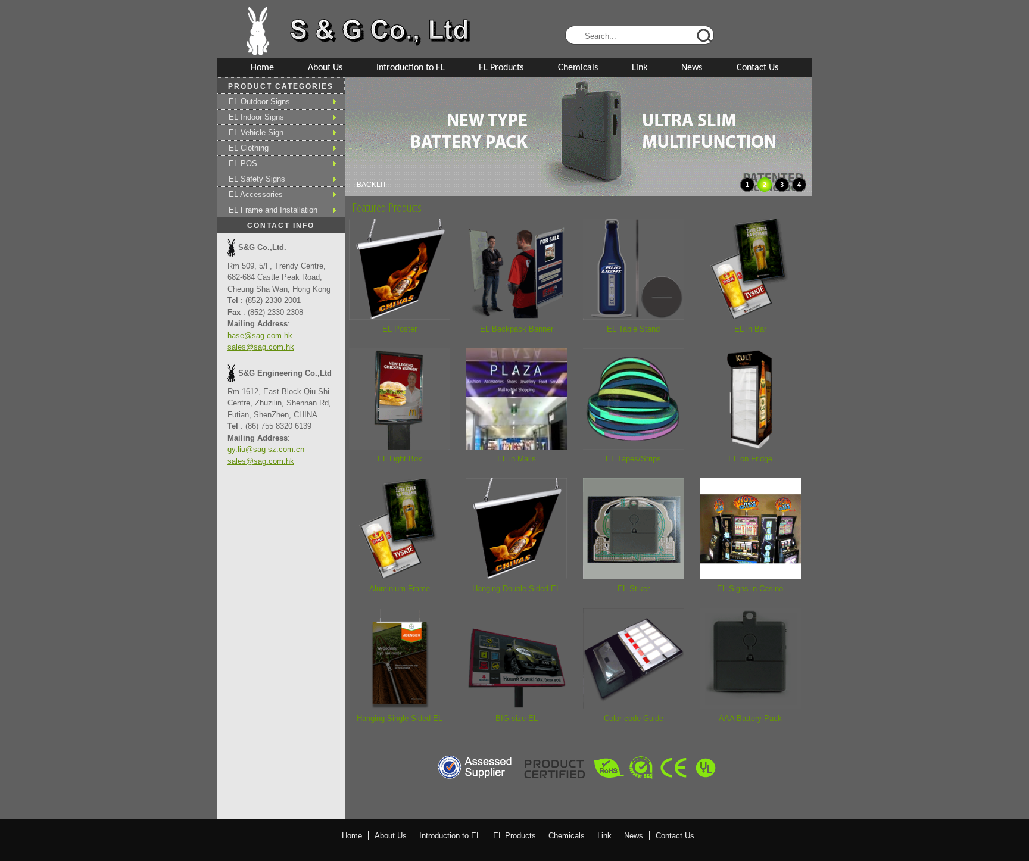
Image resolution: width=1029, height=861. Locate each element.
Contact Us (757, 68)
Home (262, 68)
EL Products (501, 68)
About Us (325, 68)
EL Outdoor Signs (259, 101)
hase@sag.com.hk (259, 335)
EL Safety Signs (257, 178)
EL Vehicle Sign (256, 132)
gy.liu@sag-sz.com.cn (265, 449)
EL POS (243, 163)
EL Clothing (249, 148)
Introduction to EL (410, 68)
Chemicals (578, 68)
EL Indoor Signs (256, 117)
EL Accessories (256, 194)
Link (639, 68)
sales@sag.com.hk (260, 346)
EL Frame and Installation (273, 209)
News (691, 68)
